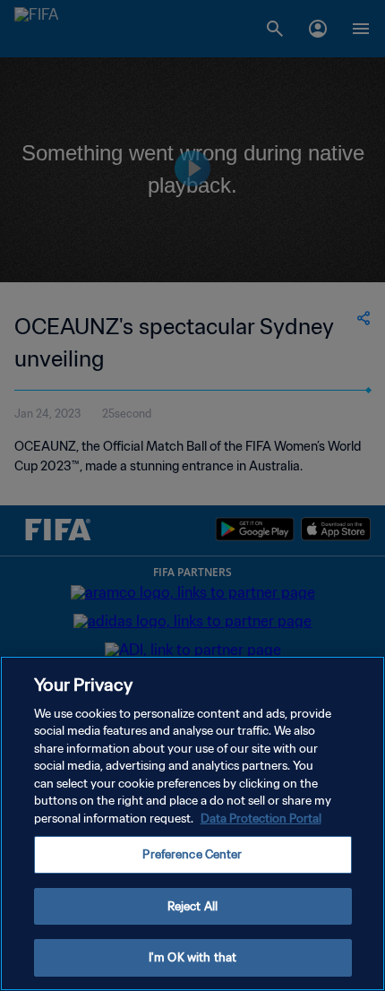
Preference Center (192, 854)
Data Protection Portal (261, 818)
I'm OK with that (192, 957)
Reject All (192, 906)
